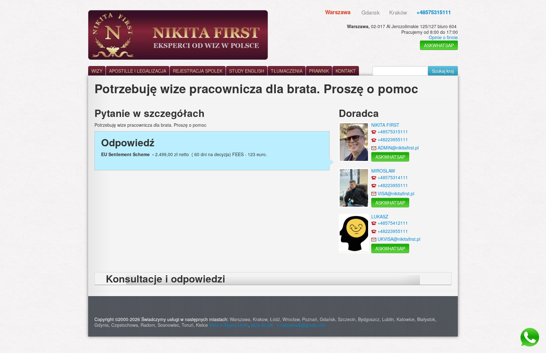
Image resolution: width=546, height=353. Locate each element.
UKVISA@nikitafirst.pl (399, 239)
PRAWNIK (319, 71)
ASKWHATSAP (439, 45)
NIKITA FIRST (385, 125)
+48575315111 (433, 12)
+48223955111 (393, 139)
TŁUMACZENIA (286, 71)
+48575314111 (393, 177)
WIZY (96, 71)
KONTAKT (346, 71)
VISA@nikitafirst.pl (396, 193)
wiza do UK (263, 325)
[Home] (178, 34)
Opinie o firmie (443, 37)
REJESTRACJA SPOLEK (197, 71)
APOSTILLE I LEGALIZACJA (137, 71)
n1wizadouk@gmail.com (301, 325)
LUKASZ (379, 216)
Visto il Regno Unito (228, 325)
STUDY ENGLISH (246, 71)
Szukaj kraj (443, 71)
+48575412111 (393, 223)
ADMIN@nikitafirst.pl (398, 147)
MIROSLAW (383, 170)
